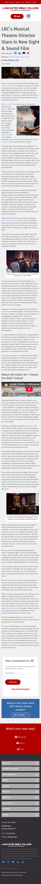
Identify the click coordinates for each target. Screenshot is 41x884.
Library (12, 2)
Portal (6, 2)
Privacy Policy (22, 872)
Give (23, 2)
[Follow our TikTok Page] (23, 862)
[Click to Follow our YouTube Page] (13, 862)
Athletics (28, 2)
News (28, 57)
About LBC (6, 791)
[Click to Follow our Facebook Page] (3, 862)
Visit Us (22, 743)
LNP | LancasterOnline (9, 220)
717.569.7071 (10, 833)
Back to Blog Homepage (20, 689)
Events (34, 2)
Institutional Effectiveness (8, 875)
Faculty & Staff (19, 57)
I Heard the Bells (6, 133)
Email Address (10, 673)
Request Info (21, 737)
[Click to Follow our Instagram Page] (8, 862)
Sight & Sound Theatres (9, 85)
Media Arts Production (13, 608)
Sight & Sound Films (8, 104)
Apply (22, 749)
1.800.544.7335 (12, 837)
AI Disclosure (19, 875)
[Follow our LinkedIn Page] (18, 862)
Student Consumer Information (9, 872)
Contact (5, 815)
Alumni (18, 2)
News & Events (7, 803)
